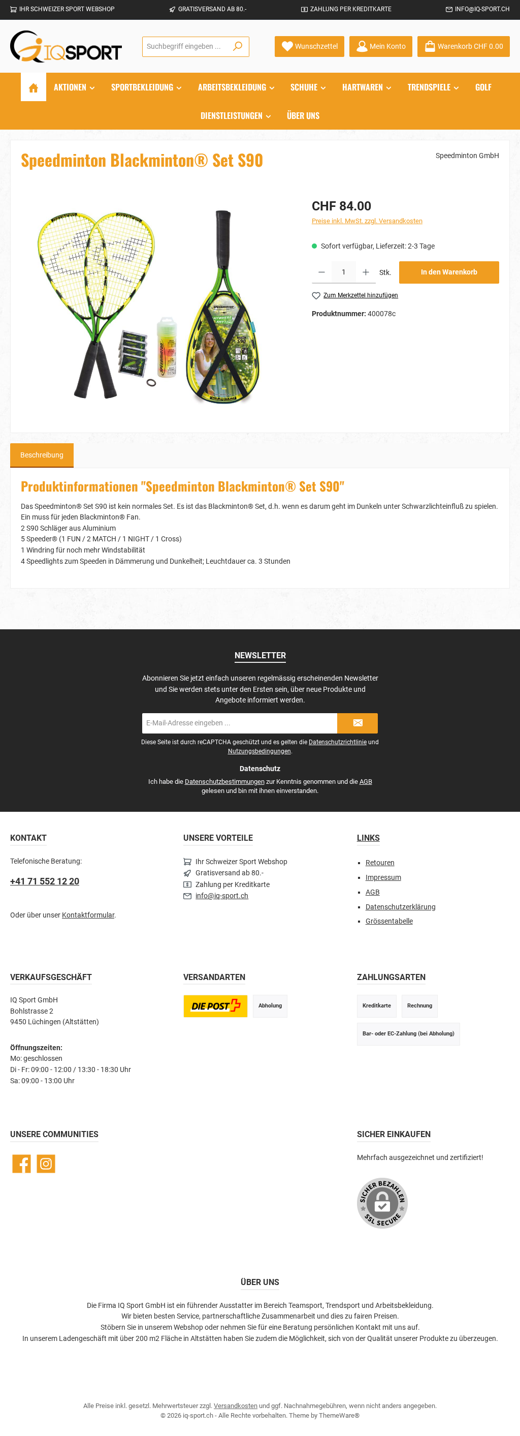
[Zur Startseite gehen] (66, 46)
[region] (156, 306)
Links (368, 838)
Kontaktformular (88, 915)
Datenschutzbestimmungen (225, 781)
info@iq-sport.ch (482, 9)
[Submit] (357, 723)
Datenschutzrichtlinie (338, 742)
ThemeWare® (339, 1415)
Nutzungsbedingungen (259, 751)
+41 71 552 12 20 (44, 881)
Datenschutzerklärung (401, 907)
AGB (366, 781)
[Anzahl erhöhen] (366, 272)
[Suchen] (237, 47)
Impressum (383, 877)
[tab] (42, 455)
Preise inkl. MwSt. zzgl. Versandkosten (367, 221)
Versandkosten (235, 1406)
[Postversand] (215, 1006)
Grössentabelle (389, 921)
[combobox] (184, 47)
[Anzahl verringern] (322, 272)
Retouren (380, 863)
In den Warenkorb (449, 272)
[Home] (33, 87)
